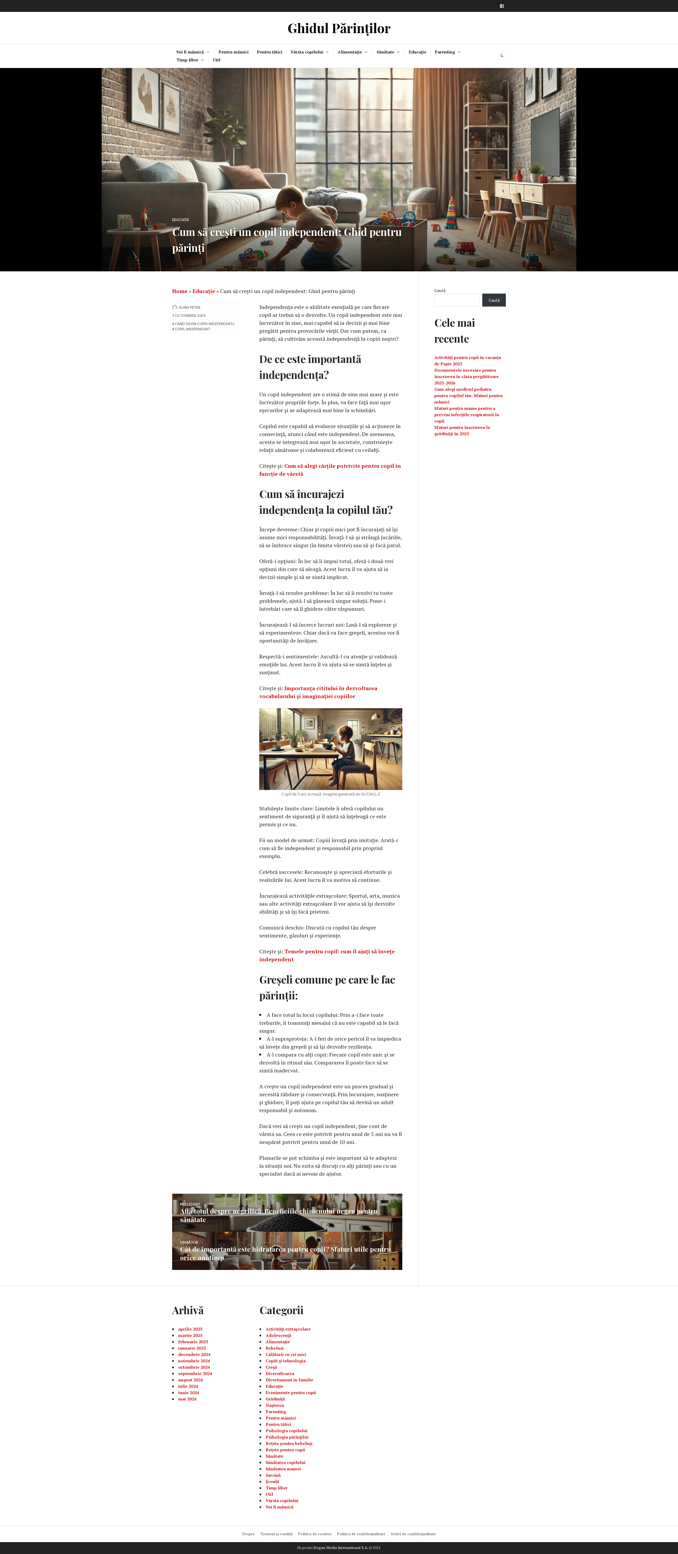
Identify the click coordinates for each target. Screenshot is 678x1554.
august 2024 (190, 1380)
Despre (248, 1533)
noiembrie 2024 (194, 1361)
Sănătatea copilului (285, 1462)
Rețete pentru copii (285, 1450)
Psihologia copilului (286, 1431)
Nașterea (275, 1405)
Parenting (445, 52)
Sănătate (385, 52)
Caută (439, 290)
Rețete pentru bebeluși (289, 1443)
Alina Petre (189, 307)
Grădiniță (275, 1399)
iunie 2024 (188, 1392)
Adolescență (278, 1335)
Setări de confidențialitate (413, 1533)
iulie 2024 (188, 1386)
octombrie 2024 (194, 1367)
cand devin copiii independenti (204, 324)
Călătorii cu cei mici (286, 1354)
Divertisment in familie (289, 1380)
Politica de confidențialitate (361, 1533)
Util (216, 60)
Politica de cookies (315, 1533)
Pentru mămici (233, 52)
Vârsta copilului (307, 52)
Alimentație (350, 52)
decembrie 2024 (194, 1354)
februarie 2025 (193, 1342)
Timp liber (187, 60)
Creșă (271, 1367)
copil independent (192, 329)
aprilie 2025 (190, 1329)
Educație (417, 52)
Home (180, 291)
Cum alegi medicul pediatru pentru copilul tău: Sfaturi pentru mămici (468, 395)
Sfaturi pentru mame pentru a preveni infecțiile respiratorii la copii (466, 414)
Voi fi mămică (190, 52)
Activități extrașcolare (288, 1329)
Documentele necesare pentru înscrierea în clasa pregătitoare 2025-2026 (466, 376)
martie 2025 (190, 1335)
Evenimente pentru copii (291, 1392)
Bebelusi (275, 1348)
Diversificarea (280, 1373)
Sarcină (273, 1475)
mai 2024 (187, 1399)
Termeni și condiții (276, 1533)
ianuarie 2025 (192, 1348)
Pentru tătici (269, 52)
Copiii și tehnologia (286, 1361)
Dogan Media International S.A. (341, 1547)
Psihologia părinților (287, 1437)
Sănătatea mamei (283, 1469)
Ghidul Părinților (339, 27)
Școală (272, 1481)
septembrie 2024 (195, 1373)
